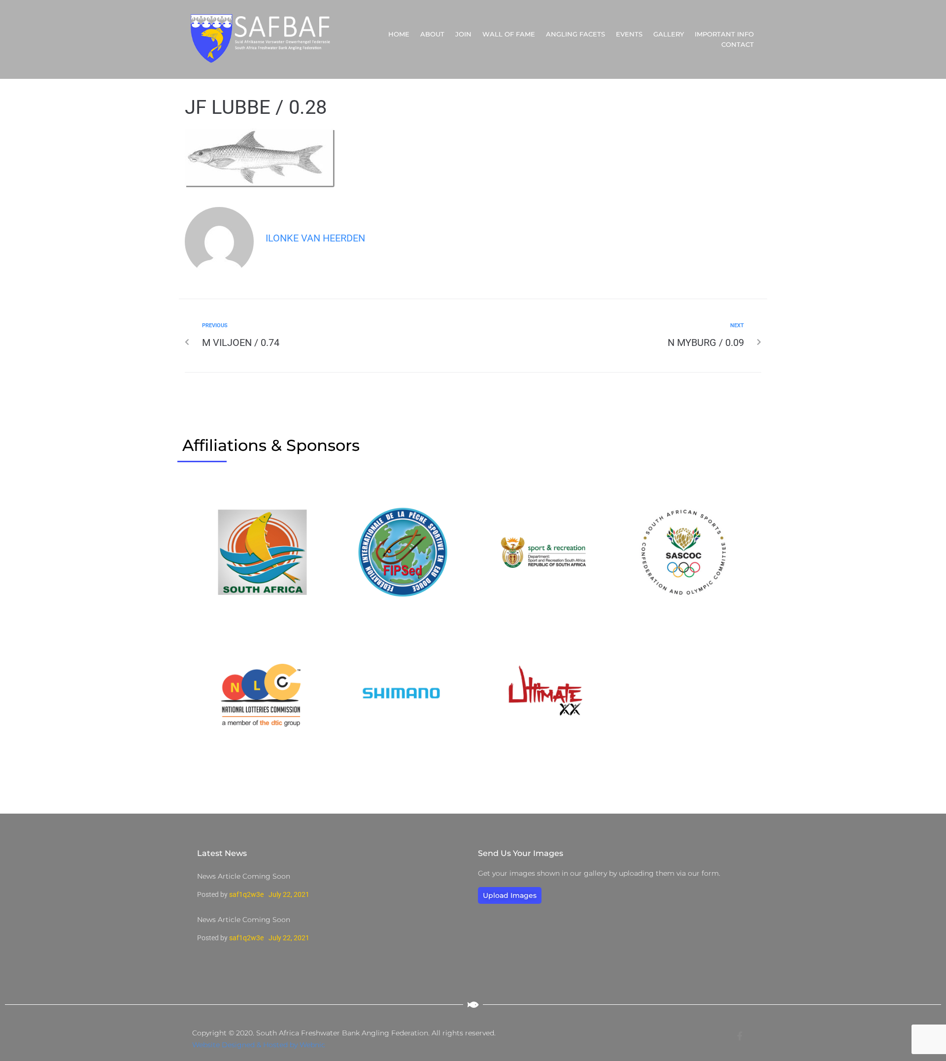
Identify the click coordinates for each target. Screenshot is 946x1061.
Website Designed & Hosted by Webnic (258, 1044)
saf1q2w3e (246, 894)
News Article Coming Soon (243, 876)
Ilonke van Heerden (315, 238)
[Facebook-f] (739, 1036)
